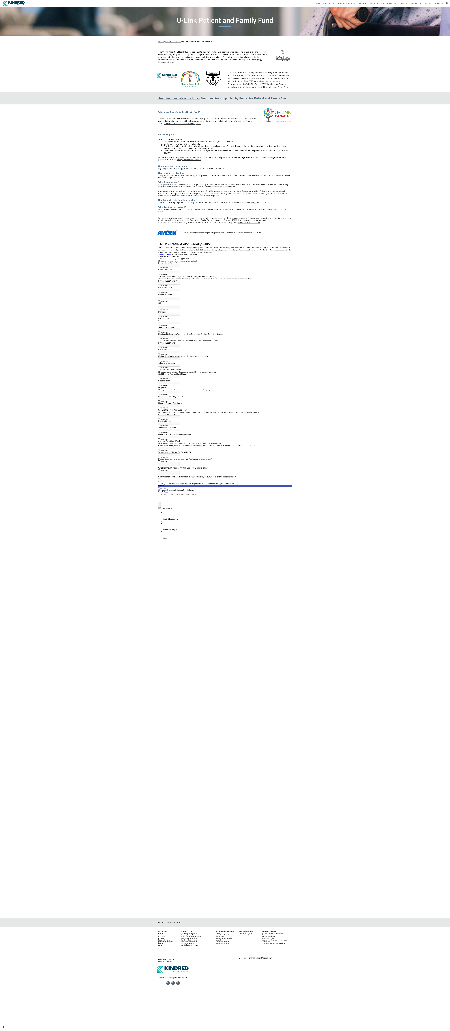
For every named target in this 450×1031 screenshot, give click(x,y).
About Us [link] (327, 3)
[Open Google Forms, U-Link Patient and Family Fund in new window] (288, 244)
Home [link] (317, 3)
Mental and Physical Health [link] (370, 3)
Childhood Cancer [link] (344, 3)
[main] (225, 21)
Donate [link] (437, 3)
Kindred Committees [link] (419, 3)
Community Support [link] (396, 3)
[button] (447, 3)
